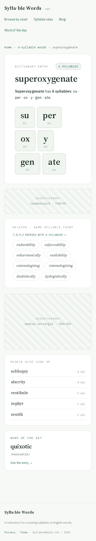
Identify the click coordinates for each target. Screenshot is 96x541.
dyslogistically (56, 276)
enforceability (55, 244)
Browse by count (16, 19)
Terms (24, 532)
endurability (26, 244)
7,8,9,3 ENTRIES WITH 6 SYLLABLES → (39, 234)
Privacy (9, 532)
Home (8, 47)
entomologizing (61, 265)
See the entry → (21, 463)
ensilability (58, 255)
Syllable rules (43, 19)
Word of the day (15, 30)
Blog (62, 19)
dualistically (26, 276)
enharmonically (29, 255)
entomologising (28, 265)
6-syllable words (32, 47)
